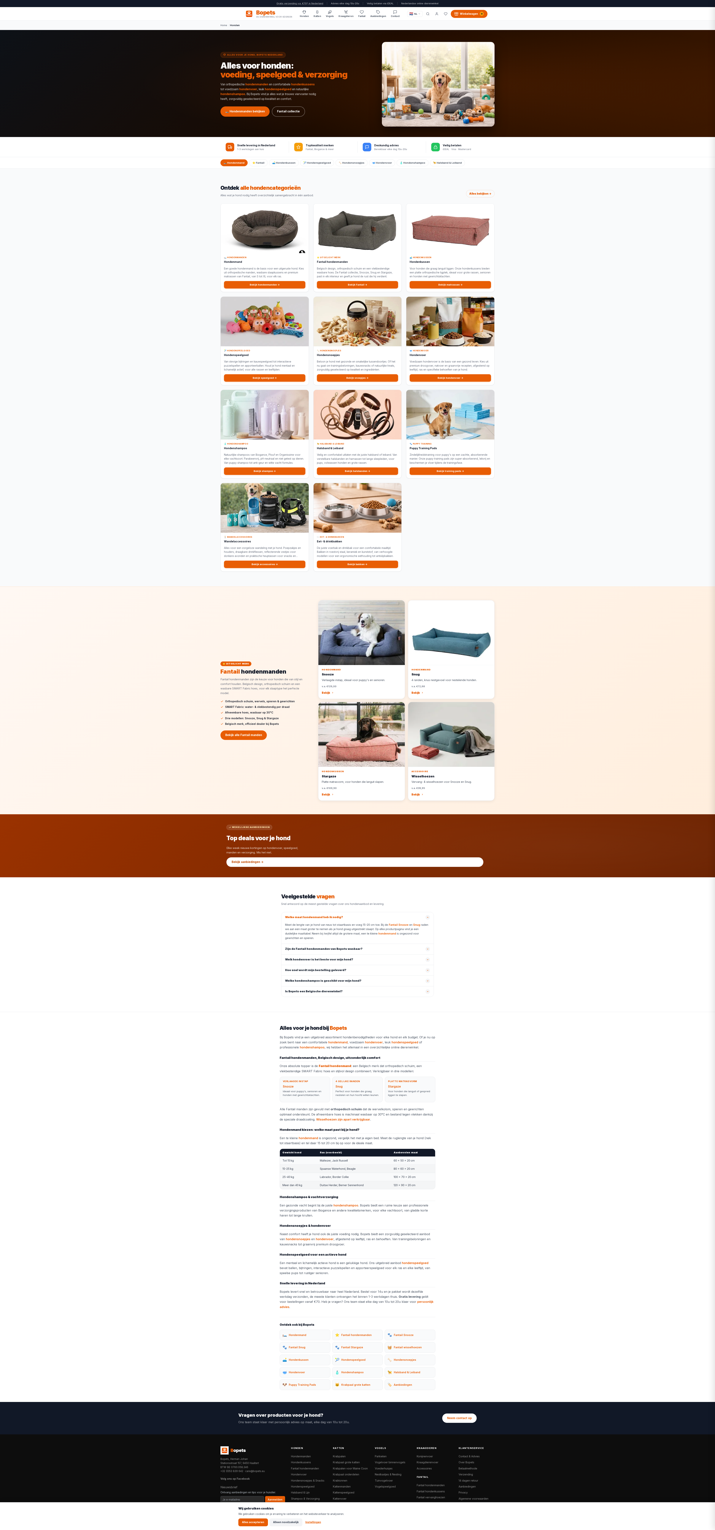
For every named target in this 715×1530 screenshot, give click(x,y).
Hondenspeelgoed (302, 1486)
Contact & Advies (469, 1456)
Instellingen (313, 1522)
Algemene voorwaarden (473, 1498)
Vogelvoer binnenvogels (390, 1462)
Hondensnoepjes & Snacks (307, 1480)
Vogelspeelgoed (385, 1486)
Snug (416, 924)
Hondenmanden (301, 1456)
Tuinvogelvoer (384, 1480)
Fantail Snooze (399, 924)
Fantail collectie (288, 111)
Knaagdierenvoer (427, 1462)
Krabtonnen (340, 1480)
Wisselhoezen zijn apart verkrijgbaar (343, 1119)
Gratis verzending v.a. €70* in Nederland (300, 3)
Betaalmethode (468, 1468)
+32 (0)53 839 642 (231, 1471)
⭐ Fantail (258, 162)
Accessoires (424, 1468)
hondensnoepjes (298, 1239)
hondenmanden (256, 84)
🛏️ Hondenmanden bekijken (245, 111)
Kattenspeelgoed (343, 1492)
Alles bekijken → (480, 193)
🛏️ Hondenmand (234, 162)
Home (223, 25)
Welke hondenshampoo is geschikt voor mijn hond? (323, 980)
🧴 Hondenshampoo (412, 162)
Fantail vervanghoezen (431, 1497)
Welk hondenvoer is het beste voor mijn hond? (319, 959)
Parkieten (381, 1456)
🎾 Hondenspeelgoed (317, 162)
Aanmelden (275, 1499)
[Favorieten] (445, 14)
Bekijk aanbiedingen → (248, 862)
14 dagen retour (468, 1480)
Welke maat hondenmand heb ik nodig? (314, 917)
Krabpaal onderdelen (346, 1474)
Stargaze (394, 1086)
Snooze (288, 1086)
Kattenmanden (342, 1486)
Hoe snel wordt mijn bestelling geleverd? (315, 970)
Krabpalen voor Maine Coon (350, 1468)
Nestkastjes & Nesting (388, 1474)
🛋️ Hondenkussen (283, 162)
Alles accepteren (253, 1522)
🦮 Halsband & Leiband (447, 162)
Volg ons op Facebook (235, 1478)
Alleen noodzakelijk (286, 1522)
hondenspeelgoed (278, 89)
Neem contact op (459, 1418)
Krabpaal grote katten (346, 1462)
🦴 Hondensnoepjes (351, 162)
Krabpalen (339, 1456)
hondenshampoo (232, 94)
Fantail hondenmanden (305, 1468)
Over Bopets (466, 1462)
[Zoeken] (427, 14)
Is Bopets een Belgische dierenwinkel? (314, 991)
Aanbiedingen (467, 1486)
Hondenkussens (301, 1462)
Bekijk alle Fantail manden (243, 735)
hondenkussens (303, 84)
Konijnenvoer (425, 1456)
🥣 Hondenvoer (382, 162)
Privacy (463, 1492)
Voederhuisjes (384, 1468)
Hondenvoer (299, 1474)
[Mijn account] (436, 14)
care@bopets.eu (255, 1471)
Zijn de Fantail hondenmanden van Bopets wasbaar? (324, 949)
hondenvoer (248, 89)
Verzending (466, 1474)
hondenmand (387, 933)
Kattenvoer (340, 1498)
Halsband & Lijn (300, 1492)
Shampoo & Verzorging (305, 1498)
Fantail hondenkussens (431, 1491)
